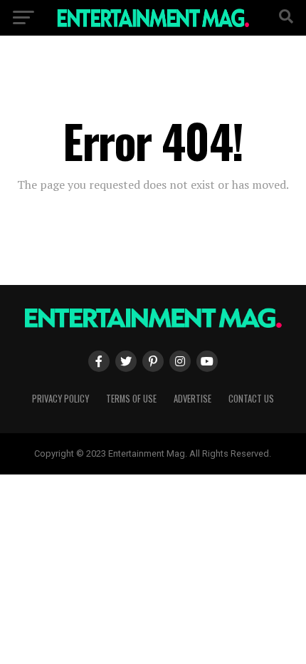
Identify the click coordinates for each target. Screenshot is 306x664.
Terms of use (131, 398)
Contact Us (251, 398)
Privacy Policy (60, 398)
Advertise (192, 398)
